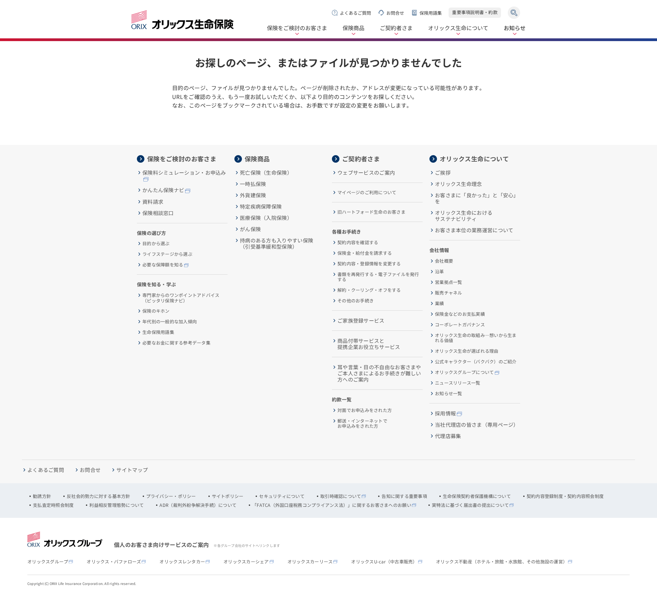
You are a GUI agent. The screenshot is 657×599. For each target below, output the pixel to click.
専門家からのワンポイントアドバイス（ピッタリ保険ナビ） (180, 297)
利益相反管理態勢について (116, 505)
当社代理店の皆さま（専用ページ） (477, 425)
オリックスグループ (47, 561)
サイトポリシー (228, 496)
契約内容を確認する (357, 242)
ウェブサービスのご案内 (366, 173)
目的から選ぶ (156, 243)
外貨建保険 (253, 195)
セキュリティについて (282, 496)
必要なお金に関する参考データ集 (176, 343)
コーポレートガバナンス (460, 324)
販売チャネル (448, 293)
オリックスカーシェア (246, 561)
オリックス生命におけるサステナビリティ (463, 216)
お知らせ (515, 28)
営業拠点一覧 (448, 282)
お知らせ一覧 (448, 393)
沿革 (439, 271)
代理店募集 (448, 436)
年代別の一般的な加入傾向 (169, 321)
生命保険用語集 (158, 332)
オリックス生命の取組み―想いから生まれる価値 (476, 338)
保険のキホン (156, 311)
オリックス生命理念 (458, 184)
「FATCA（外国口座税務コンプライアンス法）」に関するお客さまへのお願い (331, 505)
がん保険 (250, 229)
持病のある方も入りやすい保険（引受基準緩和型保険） (276, 243)
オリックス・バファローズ (114, 561)
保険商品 (353, 28)
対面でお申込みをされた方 (364, 410)
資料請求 (152, 202)
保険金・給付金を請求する (364, 253)
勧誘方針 (42, 496)
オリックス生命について (458, 28)
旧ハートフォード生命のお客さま (371, 212)
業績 (439, 303)
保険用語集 (431, 13)
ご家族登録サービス (361, 320)
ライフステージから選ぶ (167, 254)
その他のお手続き (355, 300)
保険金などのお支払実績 (460, 314)
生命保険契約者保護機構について (477, 496)
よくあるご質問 (355, 13)
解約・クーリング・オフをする (369, 290)
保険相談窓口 (158, 213)
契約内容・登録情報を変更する (369, 263)
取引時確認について (340, 496)
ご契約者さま (396, 28)
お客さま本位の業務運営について (474, 230)
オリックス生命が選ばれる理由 (467, 351)
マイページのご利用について (366, 192)
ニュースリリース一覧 (457, 383)
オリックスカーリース (310, 561)
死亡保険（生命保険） (266, 173)
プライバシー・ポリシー (171, 496)
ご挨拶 (443, 173)
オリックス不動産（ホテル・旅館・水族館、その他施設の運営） (502, 561)
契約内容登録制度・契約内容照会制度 (565, 496)
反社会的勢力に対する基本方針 (98, 496)
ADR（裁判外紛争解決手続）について (197, 505)
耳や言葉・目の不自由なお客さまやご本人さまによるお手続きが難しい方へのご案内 (379, 373)
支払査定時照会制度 (53, 505)
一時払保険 (253, 184)
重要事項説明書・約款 (475, 12)
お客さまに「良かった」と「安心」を (477, 198)
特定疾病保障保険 (261, 206)
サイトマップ (132, 470)
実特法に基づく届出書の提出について (470, 505)
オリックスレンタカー (182, 561)
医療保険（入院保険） (266, 218)
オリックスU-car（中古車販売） (384, 561)
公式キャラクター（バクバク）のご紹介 (476, 361)
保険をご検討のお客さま (297, 28)
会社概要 (444, 261)
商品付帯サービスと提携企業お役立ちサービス (368, 344)
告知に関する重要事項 (404, 496)
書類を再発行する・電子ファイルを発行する (378, 277)
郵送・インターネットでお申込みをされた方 (362, 423)
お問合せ (395, 13)
